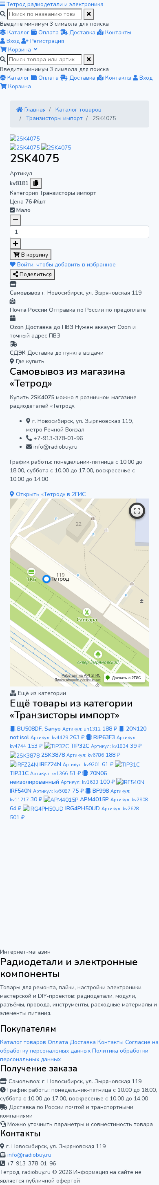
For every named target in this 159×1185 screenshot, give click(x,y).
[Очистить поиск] (89, 14)
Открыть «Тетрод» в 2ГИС (50, 494)
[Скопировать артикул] (36, 183)
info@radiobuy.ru (29, 1155)
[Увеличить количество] (15, 243)
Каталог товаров (23, 1042)
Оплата (58, 1042)
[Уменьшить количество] (15, 220)
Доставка (83, 1042)
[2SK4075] (25, 138)
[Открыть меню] (3, 4)
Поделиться (35, 274)
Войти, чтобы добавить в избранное (65, 264)
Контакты (110, 1042)
